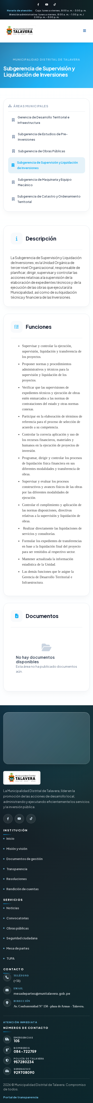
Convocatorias (17, 918)
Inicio (10, 838)
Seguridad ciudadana (21, 938)
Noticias (12, 908)
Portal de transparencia (20, 1097)
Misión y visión (16, 849)
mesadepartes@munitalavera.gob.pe (42, 993)
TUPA (10, 958)
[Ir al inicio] (21, 777)
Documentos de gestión (24, 859)
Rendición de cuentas (22, 889)
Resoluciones (16, 879)
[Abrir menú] (84, 30)
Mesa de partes (17, 948)
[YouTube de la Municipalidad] (46, 4)
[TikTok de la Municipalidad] (54, 4)
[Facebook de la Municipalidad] (38, 4)
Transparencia (16, 869)
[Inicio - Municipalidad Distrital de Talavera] (19, 31)
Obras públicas (17, 928)
